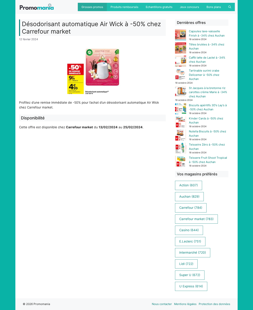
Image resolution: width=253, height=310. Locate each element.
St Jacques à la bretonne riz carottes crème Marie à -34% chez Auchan (208, 92)
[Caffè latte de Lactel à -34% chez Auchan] (180, 62)
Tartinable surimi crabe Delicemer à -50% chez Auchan (204, 75)
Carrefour (190, 208)
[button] (230, 7)
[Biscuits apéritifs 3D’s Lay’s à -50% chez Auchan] (180, 109)
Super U (189, 275)
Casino (189, 230)
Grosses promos (92, 7)
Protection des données (214, 304)
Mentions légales (185, 304)
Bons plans (214, 7)
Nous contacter (162, 304)
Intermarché (192, 252)
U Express (191, 286)
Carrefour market (196, 219)
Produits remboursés (124, 7)
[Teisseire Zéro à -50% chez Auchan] (180, 149)
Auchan (189, 196)
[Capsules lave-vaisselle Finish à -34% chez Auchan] (180, 35)
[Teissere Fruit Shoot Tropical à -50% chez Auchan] (180, 162)
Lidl (186, 264)
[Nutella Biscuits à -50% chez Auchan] (180, 135)
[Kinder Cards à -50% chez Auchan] (180, 122)
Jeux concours (189, 7)
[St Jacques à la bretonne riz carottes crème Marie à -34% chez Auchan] (180, 92)
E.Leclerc (190, 241)
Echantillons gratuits (159, 7)
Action (188, 185)
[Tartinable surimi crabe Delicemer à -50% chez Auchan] (180, 75)
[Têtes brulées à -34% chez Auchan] (180, 48)
